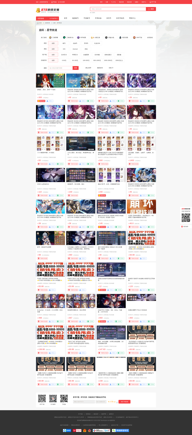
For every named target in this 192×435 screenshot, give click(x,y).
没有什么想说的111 (43, 184)
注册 (107, 2)
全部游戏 (150, 37)
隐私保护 (96, 414)
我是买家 (121, 2)
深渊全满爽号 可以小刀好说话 (137, 310)
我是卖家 (129, 2)
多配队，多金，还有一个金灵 (46, 89)
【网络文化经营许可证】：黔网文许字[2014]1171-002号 (69, 417)
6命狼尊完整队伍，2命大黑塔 (77, 310)
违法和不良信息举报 (126, 425)
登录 (101, 2)
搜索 (75, 68)
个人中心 (113, 2)
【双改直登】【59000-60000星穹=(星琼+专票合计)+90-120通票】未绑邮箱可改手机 (111, 91)
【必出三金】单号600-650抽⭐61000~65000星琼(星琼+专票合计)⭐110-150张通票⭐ (78, 343)
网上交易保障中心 (103, 425)
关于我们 (80, 414)
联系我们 (88, 414)
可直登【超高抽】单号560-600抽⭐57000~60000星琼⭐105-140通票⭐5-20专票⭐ (50, 280)
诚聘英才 (111, 414)
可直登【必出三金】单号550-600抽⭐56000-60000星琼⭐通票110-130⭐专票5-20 (80, 280)
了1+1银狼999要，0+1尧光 (45, 152)
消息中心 (144, 2)
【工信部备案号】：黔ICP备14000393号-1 (126, 417)
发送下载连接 (124, 401)
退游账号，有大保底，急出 (76, 184)
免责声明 (103, 414)
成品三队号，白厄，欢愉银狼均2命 (109, 184)
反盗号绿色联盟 (64, 425)
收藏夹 (136, 2)
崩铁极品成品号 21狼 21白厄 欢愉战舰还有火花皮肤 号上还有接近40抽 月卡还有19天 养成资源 (111, 154)
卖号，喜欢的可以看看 (44, 247)
